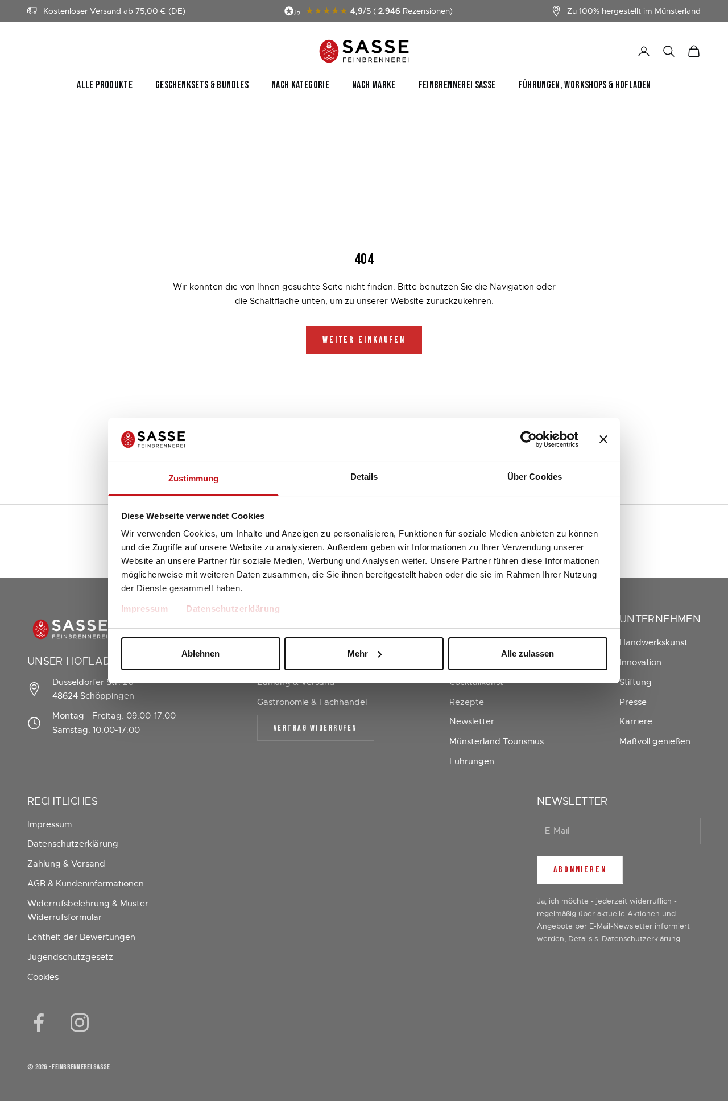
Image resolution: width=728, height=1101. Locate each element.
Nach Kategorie (300, 85)
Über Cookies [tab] (534, 476)
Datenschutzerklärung (233, 608)
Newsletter (471, 721)
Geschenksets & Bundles (202, 85)
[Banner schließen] (603, 439)
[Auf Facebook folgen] (38, 1022)
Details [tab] (364, 476)
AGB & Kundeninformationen (85, 884)
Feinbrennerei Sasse (457, 85)
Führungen (471, 761)
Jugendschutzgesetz (70, 957)
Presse (633, 702)
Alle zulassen (527, 653)
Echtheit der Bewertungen (81, 937)
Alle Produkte (105, 85)
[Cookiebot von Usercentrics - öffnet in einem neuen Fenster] (528, 439)
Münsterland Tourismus (496, 741)
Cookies (43, 977)
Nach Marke (374, 85)
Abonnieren (580, 869)
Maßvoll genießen (654, 741)
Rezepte (466, 702)
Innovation (640, 662)
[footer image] (104, 629)
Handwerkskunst (653, 642)
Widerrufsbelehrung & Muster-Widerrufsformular (89, 910)
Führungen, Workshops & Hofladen (584, 85)
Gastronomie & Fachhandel (312, 702)
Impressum (144, 608)
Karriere (635, 721)
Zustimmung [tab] (193, 478)
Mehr (358, 653)
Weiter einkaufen (364, 340)
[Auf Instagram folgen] (79, 1022)
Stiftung (635, 682)
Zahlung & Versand (66, 864)
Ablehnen (200, 653)
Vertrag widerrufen (316, 728)
